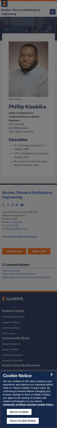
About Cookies (19, 411)
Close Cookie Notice (23, 420)
